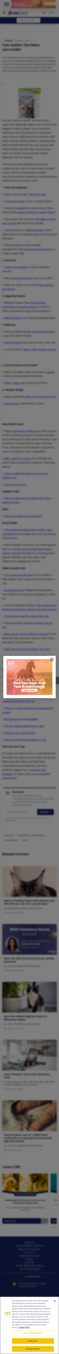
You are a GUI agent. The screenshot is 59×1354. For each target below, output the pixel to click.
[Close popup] (52, 659)
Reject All (33, 1341)
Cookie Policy (24, 1327)
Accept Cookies (33, 1349)
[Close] (55, 1301)
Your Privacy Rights (33, 1333)
